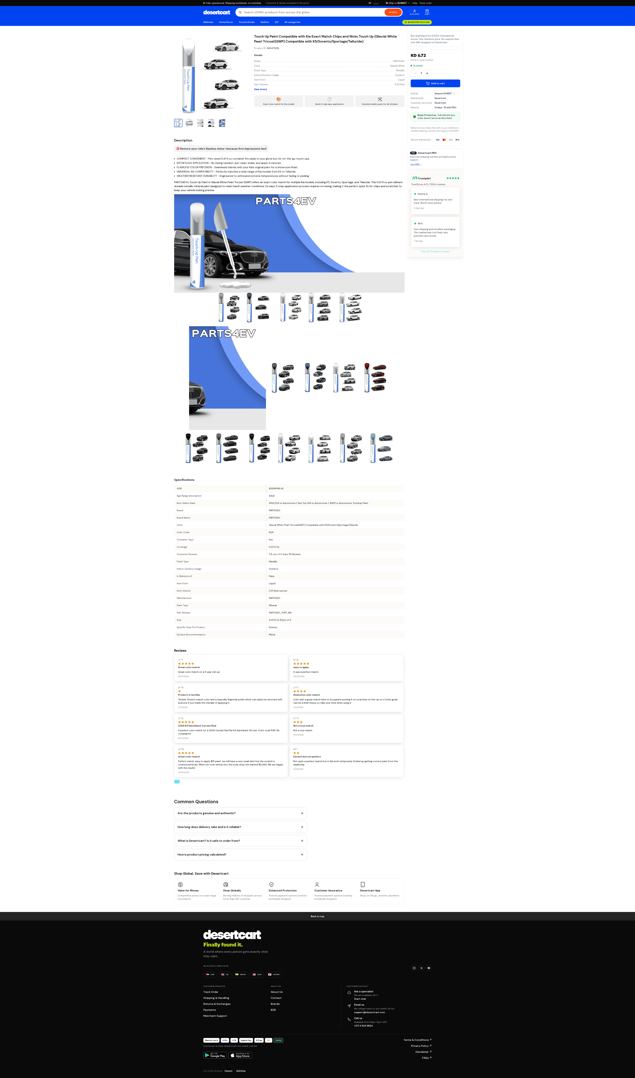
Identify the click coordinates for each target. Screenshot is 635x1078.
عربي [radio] (376, 3)
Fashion (265, 22)
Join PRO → (416, 165)
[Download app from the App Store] (240, 1055)
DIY (277, 22)
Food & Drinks (247, 22)
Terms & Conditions (418, 1040)
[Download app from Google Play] (215, 1055)
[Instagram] (414, 968)
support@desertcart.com (369, 1012)
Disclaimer (424, 1052)
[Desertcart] (216, 12)
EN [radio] (370, 3)
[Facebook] (429, 968)
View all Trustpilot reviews (435, 251)
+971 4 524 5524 (363, 1025)
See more (260, 89)
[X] (421, 968)
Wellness (208, 22)
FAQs (427, 1058)
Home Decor (226, 22)
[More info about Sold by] (454, 93)
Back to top (317, 916)
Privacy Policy (421, 1046)
